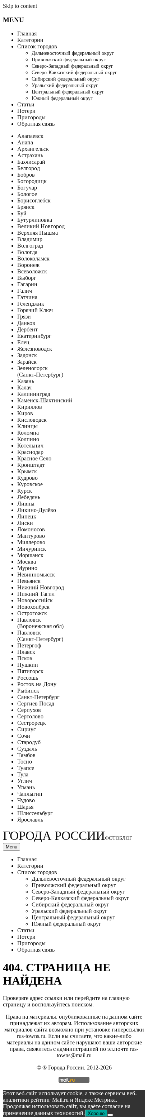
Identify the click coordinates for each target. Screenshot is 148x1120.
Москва (26, 562)
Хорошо (96, 1113)
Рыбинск (28, 691)
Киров (25, 413)
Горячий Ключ (35, 310)
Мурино (27, 568)
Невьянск (29, 581)
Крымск (27, 471)
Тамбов (26, 755)
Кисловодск (32, 420)
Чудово (26, 800)
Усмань (26, 787)
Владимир (29, 239)
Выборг (26, 278)
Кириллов (29, 407)
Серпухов (29, 710)
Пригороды (31, 117)
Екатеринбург (34, 336)
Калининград (33, 394)
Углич (24, 781)
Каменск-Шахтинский (44, 400)
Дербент (27, 329)
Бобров (26, 175)
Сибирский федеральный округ (66, 79)
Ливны (25, 504)
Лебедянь (28, 497)
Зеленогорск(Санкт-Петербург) (40, 371)
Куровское (30, 484)
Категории (30, 40)
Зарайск (27, 362)
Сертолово (30, 716)
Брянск (25, 207)
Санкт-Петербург (38, 697)
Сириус (26, 729)
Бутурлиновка (34, 220)
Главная (27, 33)
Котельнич (30, 445)
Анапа (25, 142)
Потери (26, 111)
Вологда (27, 252)
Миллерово (31, 542)
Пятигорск (30, 671)
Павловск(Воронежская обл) (40, 623)
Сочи (23, 736)
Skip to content (20, 6)
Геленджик (30, 304)
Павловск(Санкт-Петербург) (40, 636)
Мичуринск (31, 549)
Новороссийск (35, 600)
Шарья (25, 807)
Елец (23, 342)
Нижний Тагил (36, 594)
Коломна (28, 433)
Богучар (27, 188)
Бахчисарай (31, 162)
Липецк (26, 516)
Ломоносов (31, 529)
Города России (67, 836)
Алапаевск (30, 136)
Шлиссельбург (35, 813)
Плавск (26, 652)
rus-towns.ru (31, 1036)
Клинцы (27, 426)
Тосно (24, 761)
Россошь (27, 678)
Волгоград (30, 246)
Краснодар (30, 452)
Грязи (24, 316)
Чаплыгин (29, 794)
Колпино (28, 439)
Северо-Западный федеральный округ (72, 66)
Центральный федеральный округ (68, 92)
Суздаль (27, 749)
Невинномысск (36, 574)
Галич (24, 291)
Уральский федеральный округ (65, 85)
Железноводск (34, 349)
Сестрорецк (31, 723)
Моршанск (30, 555)
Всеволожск (32, 271)
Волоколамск (33, 258)
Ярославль (30, 820)
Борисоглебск (34, 200)
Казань (25, 381)
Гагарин (27, 284)
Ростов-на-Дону (36, 684)
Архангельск (33, 149)
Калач (24, 387)
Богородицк (32, 181)
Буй (22, 213)
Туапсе (25, 768)
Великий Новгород (41, 226)
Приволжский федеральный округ (69, 59)
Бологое (27, 194)
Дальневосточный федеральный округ (73, 53)
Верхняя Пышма (37, 233)
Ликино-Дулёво (36, 510)
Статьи (25, 104)
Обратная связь (36, 124)
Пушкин (27, 665)
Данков (26, 323)
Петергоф (29, 645)
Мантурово (31, 536)
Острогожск (32, 613)
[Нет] (110, 1115)
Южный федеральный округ (62, 98)
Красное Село (34, 458)
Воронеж (28, 265)
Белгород (28, 168)
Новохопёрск (33, 607)
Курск (24, 491)
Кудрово (27, 478)
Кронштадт (31, 465)
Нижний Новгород (40, 587)
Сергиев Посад (35, 703)
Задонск (27, 355)
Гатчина (27, 297)
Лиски (25, 523)
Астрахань (30, 155)
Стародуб (29, 742)
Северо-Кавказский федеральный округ (74, 72)
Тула (22, 774)
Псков (24, 658)
